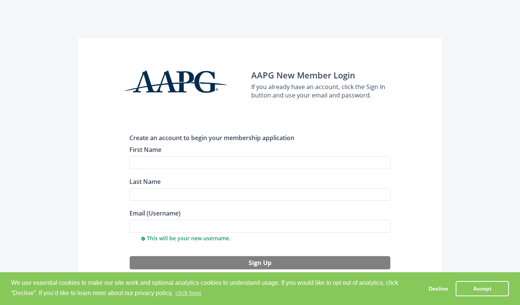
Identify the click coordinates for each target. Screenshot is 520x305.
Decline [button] (438, 289)
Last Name (145, 181)
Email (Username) (154, 213)
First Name (145, 149)
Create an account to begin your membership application (211, 138)
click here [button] (188, 293)
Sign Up (260, 263)
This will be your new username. (186, 238)
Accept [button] (482, 289)
